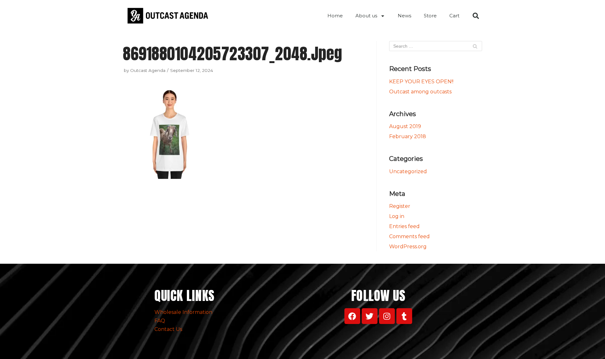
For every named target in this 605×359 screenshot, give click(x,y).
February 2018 (407, 136)
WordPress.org (408, 247)
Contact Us (168, 329)
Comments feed (409, 236)
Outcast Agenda (147, 70)
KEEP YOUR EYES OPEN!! (421, 82)
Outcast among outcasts (420, 92)
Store (430, 16)
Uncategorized (408, 171)
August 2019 (405, 126)
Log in (396, 216)
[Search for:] (435, 46)
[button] (476, 15)
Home (335, 16)
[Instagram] (387, 316)
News (404, 16)
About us (366, 16)
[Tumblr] (404, 316)
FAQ (159, 321)
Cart (454, 16)
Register (399, 206)
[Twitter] (369, 316)
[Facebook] (352, 316)
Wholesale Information (183, 312)
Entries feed (404, 226)
